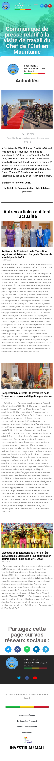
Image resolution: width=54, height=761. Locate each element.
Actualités (11, 138)
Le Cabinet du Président (27, 721)
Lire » (3, 357)
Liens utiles (27, 732)
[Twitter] (42, 6)
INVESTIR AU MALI (27, 747)
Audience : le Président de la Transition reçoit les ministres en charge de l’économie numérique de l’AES (26, 254)
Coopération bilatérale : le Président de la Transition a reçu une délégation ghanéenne (26, 394)
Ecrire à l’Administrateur (27, 727)
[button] (35, 6)
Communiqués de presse (26, 138)
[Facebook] (46, 6)
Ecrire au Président (27, 715)
